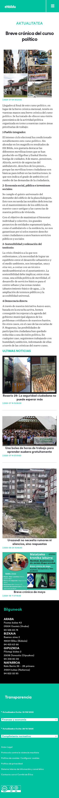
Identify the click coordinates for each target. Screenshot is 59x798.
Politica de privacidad (12, 763)
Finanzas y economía (14, 719)
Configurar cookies (29, 758)
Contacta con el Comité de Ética (17, 774)
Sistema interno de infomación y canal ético (22, 769)
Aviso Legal (6, 747)
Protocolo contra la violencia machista (20, 752)
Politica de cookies (10, 758)
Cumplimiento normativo (16, 736)
